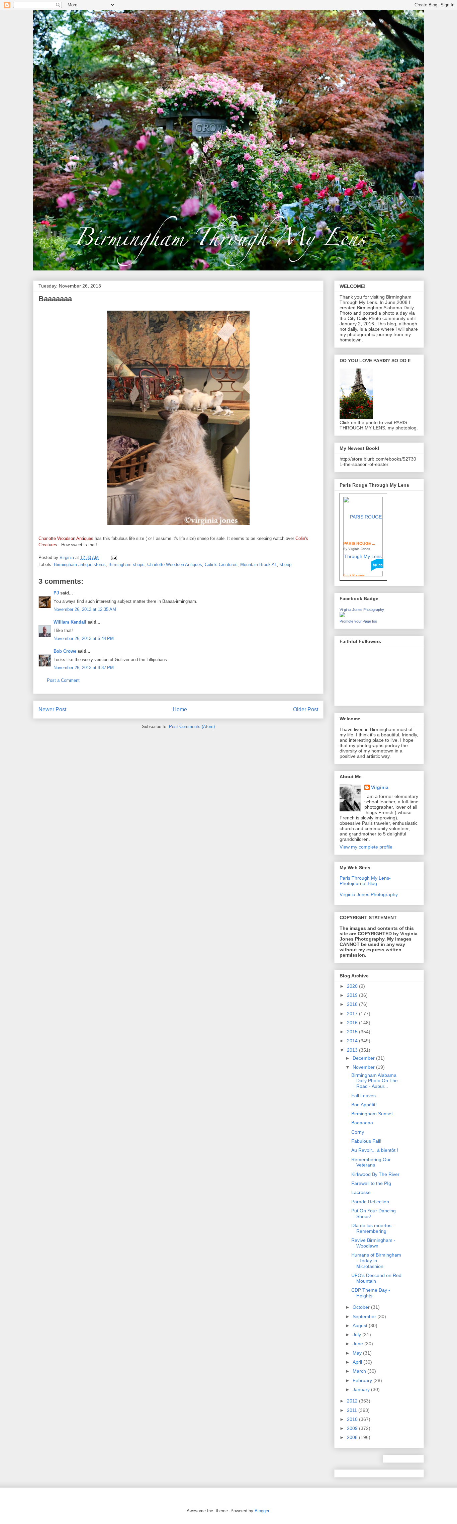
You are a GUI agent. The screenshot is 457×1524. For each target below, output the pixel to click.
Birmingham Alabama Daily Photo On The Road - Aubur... (374, 1080)
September (365, 1316)
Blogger (262, 1510)
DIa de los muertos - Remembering (372, 1228)
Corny (357, 1132)
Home (180, 709)
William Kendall (70, 622)
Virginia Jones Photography (362, 610)
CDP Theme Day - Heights (370, 1292)
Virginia (379, 787)
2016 (353, 1022)
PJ (56, 592)
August (361, 1325)
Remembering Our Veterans (371, 1162)
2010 (353, 1419)
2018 (353, 1004)
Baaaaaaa (362, 1122)
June (358, 1343)
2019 (353, 995)
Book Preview (353, 575)
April (358, 1362)
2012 (353, 1400)
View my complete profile (366, 847)
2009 (353, 1428)
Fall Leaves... (365, 1095)
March (360, 1371)
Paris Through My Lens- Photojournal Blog (365, 880)
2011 (352, 1410)
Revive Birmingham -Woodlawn (373, 1243)
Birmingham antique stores (80, 564)
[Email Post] (113, 557)
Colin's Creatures (221, 564)
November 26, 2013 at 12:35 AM (85, 609)
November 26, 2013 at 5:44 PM (84, 638)
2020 (353, 986)
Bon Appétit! (364, 1104)
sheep (285, 564)
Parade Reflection (370, 1201)
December (364, 1058)
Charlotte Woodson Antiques (174, 564)
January (362, 1389)
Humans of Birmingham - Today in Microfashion (376, 1260)
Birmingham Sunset (372, 1113)
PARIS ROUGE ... (359, 543)
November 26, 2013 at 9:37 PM (84, 667)
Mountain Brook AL (258, 564)
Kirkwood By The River (375, 1174)
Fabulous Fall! (366, 1141)
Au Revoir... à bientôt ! (374, 1150)
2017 (353, 1013)
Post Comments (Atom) (192, 726)
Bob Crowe (65, 651)
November (364, 1067)
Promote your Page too (358, 621)
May (358, 1353)
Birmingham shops (126, 564)
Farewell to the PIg (371, 1183)
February (363, 1380)
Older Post (305, 709)
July (357, 1334)
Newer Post (52, 709)
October (362, 1307)
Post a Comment (63, 680)
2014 (353, 1040)
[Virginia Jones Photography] (342, 615)
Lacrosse (361, 1192)
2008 (353, 1437)
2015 (353, 1031)
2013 (353, 1050)
